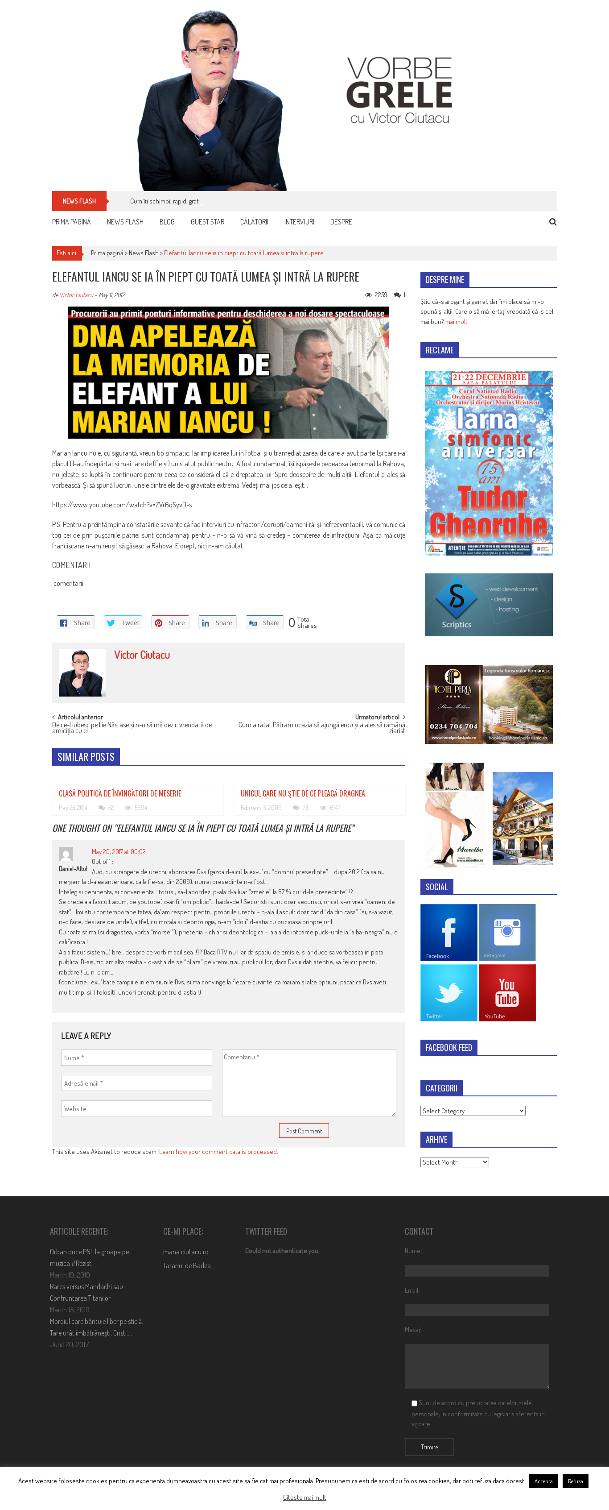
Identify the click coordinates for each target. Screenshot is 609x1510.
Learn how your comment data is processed (218, 1151)
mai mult (456, 321)
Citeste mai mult (304, 1497)
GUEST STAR (207, 221)
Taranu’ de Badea (187, 1265)
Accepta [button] (544, 1481)
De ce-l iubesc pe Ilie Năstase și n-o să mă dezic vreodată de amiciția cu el (132, 728)
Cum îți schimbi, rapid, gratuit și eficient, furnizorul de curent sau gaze (222, 201)
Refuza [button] (575, 1481)
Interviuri (299, 221)
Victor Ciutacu (76, 295)
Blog (167, 221)
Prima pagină (71, 221)
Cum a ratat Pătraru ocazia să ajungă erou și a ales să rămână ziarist (322, 728)
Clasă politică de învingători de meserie (120, 793)
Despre (341, 221)
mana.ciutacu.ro (186, 1251)
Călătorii (254, 221)
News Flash (125, 221)
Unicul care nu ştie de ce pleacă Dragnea (303, 793)
